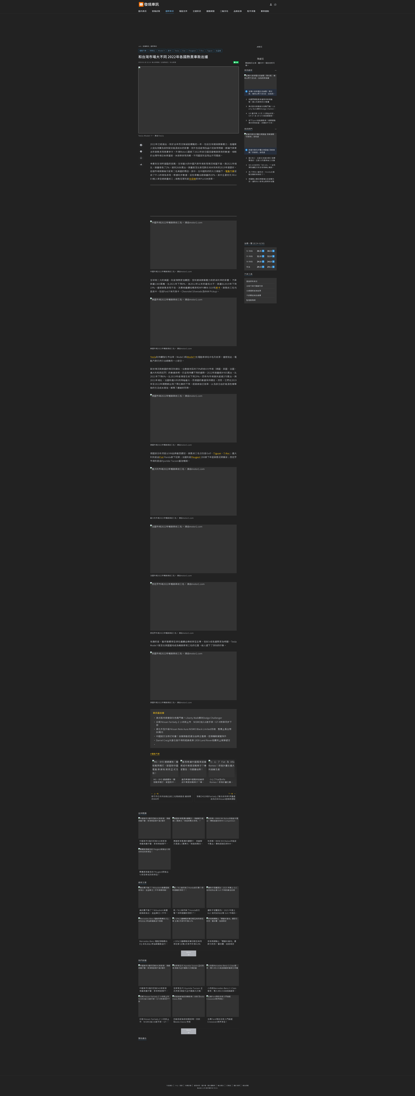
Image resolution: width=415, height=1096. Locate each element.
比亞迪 (218, 50)
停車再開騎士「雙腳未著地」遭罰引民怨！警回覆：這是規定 (222, 942)
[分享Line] (141, 151)
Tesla (177, 50)
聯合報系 (221, 1085)
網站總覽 (246, 1085)
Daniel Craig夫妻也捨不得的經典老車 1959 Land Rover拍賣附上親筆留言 (193, 740)
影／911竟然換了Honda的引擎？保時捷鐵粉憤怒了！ (186, 911)
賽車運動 (265, 11)
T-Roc (201, 50)
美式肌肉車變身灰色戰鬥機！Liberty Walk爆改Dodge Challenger (189, 717)
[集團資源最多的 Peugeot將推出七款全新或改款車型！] (154, 859)
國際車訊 (170, 11)
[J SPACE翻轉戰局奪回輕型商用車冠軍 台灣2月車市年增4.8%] (188, 928)
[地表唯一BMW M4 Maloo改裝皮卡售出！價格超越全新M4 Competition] (222, 828)
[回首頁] (152, 4)
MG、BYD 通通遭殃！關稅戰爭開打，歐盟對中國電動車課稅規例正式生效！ (164, 780)
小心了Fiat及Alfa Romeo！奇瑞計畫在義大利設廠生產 (221, 780)
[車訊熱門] (276, 129)
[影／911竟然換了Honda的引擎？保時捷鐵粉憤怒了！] (188, 897)
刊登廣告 (170, 1085)
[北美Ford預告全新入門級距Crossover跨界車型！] (222, 1006)
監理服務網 (251, 300)
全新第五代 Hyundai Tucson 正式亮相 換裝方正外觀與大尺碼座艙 (188, 989)
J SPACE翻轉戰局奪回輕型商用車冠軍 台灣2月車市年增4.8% (187, 942)
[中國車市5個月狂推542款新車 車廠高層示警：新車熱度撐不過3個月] (154, 828)
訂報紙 (229, 1085)
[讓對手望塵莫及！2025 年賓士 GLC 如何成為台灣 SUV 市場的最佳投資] (222, 897)
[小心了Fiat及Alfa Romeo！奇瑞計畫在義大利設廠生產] (222, 768)
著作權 (204, 1085)
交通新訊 (197, 11)
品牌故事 (238, 11)
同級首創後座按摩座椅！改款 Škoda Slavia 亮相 (186, 1020)
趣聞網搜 (210, 11)
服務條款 (197, 1085)
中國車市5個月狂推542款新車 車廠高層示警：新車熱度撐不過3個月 (154, 842)
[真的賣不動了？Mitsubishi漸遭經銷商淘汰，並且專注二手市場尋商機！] (154, 897)
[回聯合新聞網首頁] (141, 4)
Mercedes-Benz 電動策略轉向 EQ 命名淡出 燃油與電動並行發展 (153, 942)
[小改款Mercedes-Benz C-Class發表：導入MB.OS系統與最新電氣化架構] (222, 975)
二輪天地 (224, 11)
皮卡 (169, 50)
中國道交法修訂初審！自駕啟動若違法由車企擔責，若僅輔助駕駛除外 (191, 736)
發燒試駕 (156, 11)
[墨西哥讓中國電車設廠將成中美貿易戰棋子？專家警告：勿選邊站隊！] (193, 768)
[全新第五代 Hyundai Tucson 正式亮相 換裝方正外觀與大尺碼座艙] (188, 975)
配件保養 (251, 11)
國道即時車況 (251, 281)
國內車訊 (142, 11)
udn (140, 46)
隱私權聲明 (211, 1085)
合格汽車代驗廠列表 (254, 286)
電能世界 (183, 11)
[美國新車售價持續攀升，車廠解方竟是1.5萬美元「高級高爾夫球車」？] (188, 828)
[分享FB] (141, 145)
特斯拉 (152, 50)
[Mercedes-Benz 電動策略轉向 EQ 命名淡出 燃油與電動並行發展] (154, 928)
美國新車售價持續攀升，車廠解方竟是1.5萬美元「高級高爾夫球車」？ (188, 842)
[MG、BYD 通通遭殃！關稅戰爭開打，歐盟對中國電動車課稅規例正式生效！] (165, 768)
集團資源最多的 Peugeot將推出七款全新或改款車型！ (153, 873)
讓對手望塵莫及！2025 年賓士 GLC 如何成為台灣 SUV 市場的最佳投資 (222, 911)
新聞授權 (188, 1085)
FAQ (176, 1085)
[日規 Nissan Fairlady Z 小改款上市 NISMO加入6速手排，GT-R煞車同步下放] (154, 1006)
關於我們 (237, 1085)
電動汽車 (143, 50)
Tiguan (210, 50)
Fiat (183, 50)
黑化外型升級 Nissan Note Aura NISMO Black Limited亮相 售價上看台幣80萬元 (193, 731)
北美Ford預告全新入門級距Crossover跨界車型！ (220, 1020)
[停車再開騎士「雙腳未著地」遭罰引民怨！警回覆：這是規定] (222, 928)
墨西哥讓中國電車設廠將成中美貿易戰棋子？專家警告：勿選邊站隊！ (193, 780)
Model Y (161, 50)
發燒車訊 (146, 46)
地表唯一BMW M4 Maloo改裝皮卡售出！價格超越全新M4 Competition (222, 842)
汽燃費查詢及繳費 (253, 295)
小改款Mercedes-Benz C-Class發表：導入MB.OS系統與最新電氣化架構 (222, 989)
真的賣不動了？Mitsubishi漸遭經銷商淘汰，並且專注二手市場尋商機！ (153, 911)
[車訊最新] (276, 70)
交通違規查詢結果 (253, 290)
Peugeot (192, 50)
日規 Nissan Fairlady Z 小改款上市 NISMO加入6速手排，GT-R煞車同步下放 (194, 723)
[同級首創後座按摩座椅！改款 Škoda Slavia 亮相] (188, 1006)
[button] (275, 4)
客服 (181, 1085)
